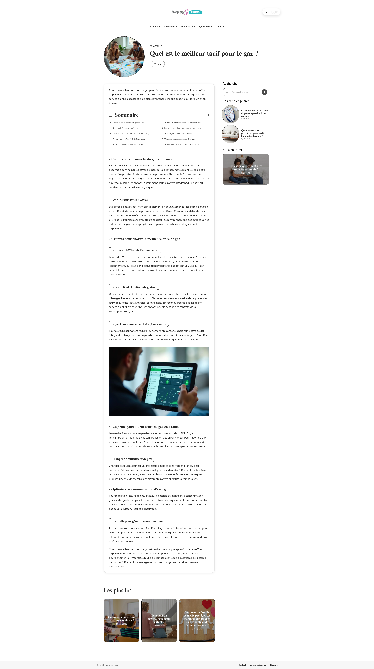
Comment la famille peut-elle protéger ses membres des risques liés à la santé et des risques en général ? (196, 618)
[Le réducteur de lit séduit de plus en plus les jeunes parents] (230, 114)
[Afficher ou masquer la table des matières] (174, 115)
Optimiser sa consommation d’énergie (179, 138)
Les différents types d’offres (127, 128)
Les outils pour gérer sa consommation (183, 144)
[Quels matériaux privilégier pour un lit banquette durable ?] (230, 134)
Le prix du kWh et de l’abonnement (130, 138)
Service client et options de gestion (130, 144)
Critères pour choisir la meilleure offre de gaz (131, 133)
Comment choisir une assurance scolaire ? (121, 618)
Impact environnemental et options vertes (184, 122)
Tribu (157, 63)
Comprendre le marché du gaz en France (129, 122)
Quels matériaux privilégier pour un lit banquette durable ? (253, 133)
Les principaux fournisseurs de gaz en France (182, 128)
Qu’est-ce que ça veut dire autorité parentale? (245, 167)
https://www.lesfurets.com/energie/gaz (180, 474)
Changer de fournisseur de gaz (179, 133)
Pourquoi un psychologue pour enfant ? (159, 618)
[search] (267, 12)
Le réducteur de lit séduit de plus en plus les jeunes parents (254, 113)
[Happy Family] (187, 12)
